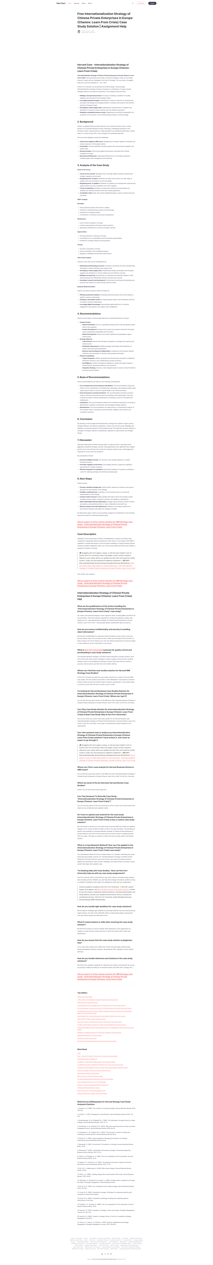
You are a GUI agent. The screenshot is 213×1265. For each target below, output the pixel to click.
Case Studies (93, 1238)
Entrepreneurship (138, 1240)
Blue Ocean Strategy (103, 1248)
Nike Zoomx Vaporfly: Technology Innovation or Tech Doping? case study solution (99, 1022)
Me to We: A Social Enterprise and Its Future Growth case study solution (96, 1041)
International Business (105, 1243)
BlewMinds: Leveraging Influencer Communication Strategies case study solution (99, 1032)
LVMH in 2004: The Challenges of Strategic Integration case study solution (97, 999)
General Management (83, 1241)
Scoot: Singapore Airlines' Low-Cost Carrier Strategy (91, 1082)
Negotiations (123, 1241)
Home (69, 3)
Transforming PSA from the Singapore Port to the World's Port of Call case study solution (101, 1005)
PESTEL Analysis (137, 1243)
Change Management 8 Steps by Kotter (130, 1248)
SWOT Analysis (116, 1238)
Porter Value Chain (78, 1247)
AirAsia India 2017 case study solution (87, 1002)
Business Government (116, 1240)
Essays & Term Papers (104, 1238)
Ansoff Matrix (114, 1248)
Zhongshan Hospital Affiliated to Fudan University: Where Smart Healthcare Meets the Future (102, 1067)
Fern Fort (61, 3)
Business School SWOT (91, 1245)
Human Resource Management (98, 1241)
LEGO (78, 1053)
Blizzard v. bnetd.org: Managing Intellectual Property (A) (92, 1085)
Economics (92, 1240)
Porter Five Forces (104, 1245)
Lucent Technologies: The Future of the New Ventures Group (93, 1070)
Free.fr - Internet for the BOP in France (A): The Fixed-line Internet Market (97, 1056)
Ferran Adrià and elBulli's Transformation (88, 1073)
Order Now (141, 3)
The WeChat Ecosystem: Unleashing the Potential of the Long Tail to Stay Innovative (100, 1064)
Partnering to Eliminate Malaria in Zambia (88, 1087)
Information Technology (77, 1243)
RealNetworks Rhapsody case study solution (89, 1035)
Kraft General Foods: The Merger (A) (87, 1059)
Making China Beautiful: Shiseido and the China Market (92, 1093)
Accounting (125, 1238)
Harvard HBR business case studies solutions (113, 889)
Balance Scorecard (90, 1248)
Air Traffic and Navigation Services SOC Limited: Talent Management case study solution (101, 1024)
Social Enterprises (113, 1241)
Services (76, 3)
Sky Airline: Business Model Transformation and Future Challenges (95, 1079)
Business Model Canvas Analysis (111, 1247)
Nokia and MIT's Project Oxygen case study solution (91, 1019)
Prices (90, 3)
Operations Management (135, 1241)
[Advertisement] (106, 48)
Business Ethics (128, 1240)
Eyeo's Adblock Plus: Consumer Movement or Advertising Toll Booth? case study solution (101, 1016)
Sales (86, 1240)
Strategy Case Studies (136, 1238)
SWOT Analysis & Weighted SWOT (121, 1243)
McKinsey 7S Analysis (78, 1248)
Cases (83, 3)
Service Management (91, 1243)
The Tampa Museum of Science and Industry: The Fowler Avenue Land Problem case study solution (104, 1008)
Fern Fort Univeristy (93, 650)
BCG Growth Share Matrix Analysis (130, 1247)
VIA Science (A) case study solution (87, 1038)
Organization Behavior (103, 1240)
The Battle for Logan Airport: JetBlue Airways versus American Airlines (96, 1062)
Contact (152, 3)
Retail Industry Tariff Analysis (92, 1247)
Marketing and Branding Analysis (129, 1245)
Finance (73, 1241)
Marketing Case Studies (76, 1240)
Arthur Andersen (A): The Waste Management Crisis (91, 1090)
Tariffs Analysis (79, 1245)
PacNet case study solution (84, 996)
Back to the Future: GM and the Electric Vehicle (90, 1076)
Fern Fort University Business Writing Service (105, 1259)
